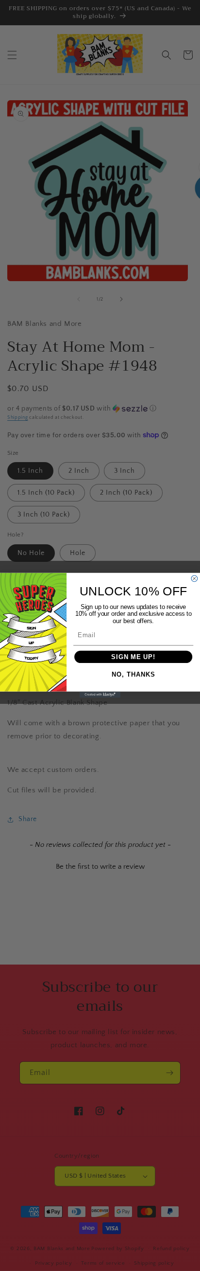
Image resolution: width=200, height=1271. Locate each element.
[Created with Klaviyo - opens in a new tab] (100, 695)
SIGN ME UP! (133, 656)
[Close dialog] (194, 578)
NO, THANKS (133, 674)
